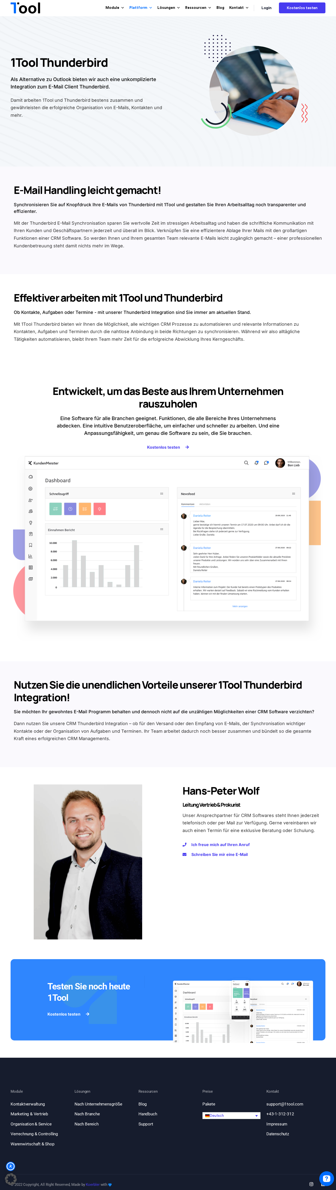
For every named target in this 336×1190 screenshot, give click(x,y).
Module (112, 8)
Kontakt (236, 8)
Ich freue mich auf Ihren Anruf (220, 844)
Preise (207, 1091)
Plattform (138, 8)
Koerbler (92, 1184)
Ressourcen (195, 8)
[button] (231, 1115)
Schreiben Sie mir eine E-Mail (219, 854)
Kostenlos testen (302, 8)
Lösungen (166, 8)
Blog (220, 8)
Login (266, 8)
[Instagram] (311, 1184)
